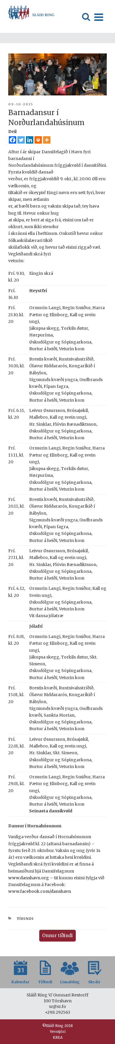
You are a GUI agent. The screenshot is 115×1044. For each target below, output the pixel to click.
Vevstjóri (57, 1031)
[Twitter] (21, 140)
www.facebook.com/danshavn (39, 891)
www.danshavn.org (28, 877)
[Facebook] (12, 140)
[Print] (38, 140)
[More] (46, 140)
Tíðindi (25, 919)
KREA (58, 1037)
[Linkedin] (29, 140)
